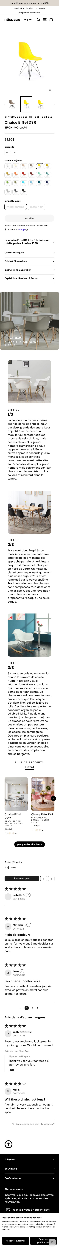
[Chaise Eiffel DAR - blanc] (33, 830)
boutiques (40, 8)
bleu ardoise (39, 183)
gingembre (8, 175)
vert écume (47, 175)
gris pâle (8, 192)
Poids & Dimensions (16, 261)
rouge (23, 175)
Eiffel (29, 767)
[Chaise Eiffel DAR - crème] (36, 830)
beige (23, 166)
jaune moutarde (47, 166)
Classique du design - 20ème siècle (28, 117)
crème (16, 166)
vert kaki (16, 183)
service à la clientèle (23, 8)
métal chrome (15, 206)
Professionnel (13, 1178)
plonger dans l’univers (29, 844)
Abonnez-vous (14, 1189)
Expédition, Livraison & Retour (21, 278)
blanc (8, 166)
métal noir (36, 206)
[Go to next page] (38, 1008)
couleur (13, 160)
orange (16, 175)
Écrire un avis (22, 878)
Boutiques (11, 1168)
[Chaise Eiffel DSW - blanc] (6, 833)
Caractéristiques (14, 252)
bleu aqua (23, 183)
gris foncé (16, 192)
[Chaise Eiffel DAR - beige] (40, 830)
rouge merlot (31, 175)
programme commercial (29, 12)
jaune (39, 166)
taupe (31, 166)
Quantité (9, 147)
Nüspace (10, 1159)
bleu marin (47, 183)
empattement (12, 201)
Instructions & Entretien (18, 269)
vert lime (8, 183)
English (28, 19)
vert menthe (39, 175)
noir (23, 192)
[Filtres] (43, 878)
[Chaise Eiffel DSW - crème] (10, 833)
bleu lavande (31, 183)
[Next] (53, 798)
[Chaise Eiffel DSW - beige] (13, 833)
